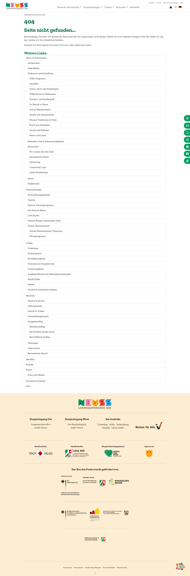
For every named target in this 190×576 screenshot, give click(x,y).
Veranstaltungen (91, 7)
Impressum (67, 567)
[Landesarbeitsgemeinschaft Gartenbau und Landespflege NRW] (77, 453)
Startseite (64, 45)
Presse (158, 3)
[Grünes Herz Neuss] (113, 453)
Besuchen (121, 7)
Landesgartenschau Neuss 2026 (34, 15)
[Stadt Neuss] (40, 453)
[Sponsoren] (149, 453)
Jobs (181, 3)
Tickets (108, 7)
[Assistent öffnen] (180, 566)
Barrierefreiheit (109, 567)
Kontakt (152, 3)
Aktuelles (134, 7)
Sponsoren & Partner (170, 3)
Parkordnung (122, 567)
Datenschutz (78, 567)
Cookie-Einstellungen (93, 567)
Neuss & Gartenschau (68, 7)
